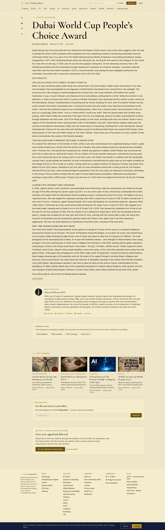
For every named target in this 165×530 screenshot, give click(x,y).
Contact (87, 485)
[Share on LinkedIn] (22, 23)
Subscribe (136, 415)
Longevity (66, 509)
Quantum (65, 8)
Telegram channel (114, 480)
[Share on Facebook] (22, 28)
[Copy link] (22, 34)
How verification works (92, 479)
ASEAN (101, 8)
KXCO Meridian (42, 334)
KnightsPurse (131, 488)
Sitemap (45, 491)
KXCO (62, 329)
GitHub (70, 313)
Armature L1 (131, 493)
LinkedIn (50, 313)
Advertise (87, 482)
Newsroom (88, 494)
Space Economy (69, 494)
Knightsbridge (122, 8)
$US (93, 246)
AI (58, 8)
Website (79, 313)
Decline (125, 526)
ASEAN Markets (69, 488)
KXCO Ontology (71, 334)
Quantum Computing (70, 479)
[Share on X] (22, 18)
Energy (52, 8)
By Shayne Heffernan (40, 44)
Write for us (131, 3)
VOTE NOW (37, 278)
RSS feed (45, 488)
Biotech (93, 8)
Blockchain (83, 8)
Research (110, 8)
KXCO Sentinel (56, 334)
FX (40, 8)
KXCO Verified (132, 482)
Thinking (66, 497)
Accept (136, 526)
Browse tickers (47, 485)
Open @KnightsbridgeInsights (51, 449)
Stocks (33, 8)
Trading (25, 8)
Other (88, 313)
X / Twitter (111, 477)
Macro (65, 503)
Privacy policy (89, 488)
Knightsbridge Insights (50, 479)
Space (74, 8)
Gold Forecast (68, 485)
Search (44, 482)
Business (60, 313)
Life (64, 515)
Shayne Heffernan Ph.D (54, 292)
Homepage (46, 477)
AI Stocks (66, 477)
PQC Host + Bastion (134, 490)
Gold (45, 8)
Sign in (141, 3)
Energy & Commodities (71, 491)
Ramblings (67, 512)
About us (87, 477)
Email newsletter (111, 483)
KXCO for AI (85, 334)
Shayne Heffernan (46, 17)
